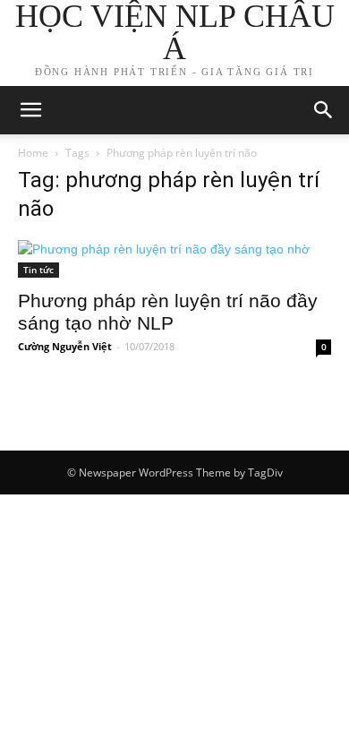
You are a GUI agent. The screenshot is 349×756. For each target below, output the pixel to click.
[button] (324, 110)
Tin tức (38, 269)
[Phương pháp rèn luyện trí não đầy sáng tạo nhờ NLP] (174, 259)
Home (33, 152)
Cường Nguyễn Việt (65, 346)
